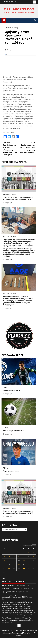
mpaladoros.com (19, 9)
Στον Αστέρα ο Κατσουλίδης (14, 431)
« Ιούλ (4, 579)
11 (9, 561)
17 (4, 565)
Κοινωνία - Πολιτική (11, 28)
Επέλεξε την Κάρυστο (11, 390)
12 (14, 561)
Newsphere (27, 633)
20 (19, 565)
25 (9, 569)
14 (24, 561)
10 (4, 561)
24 (4, 569)
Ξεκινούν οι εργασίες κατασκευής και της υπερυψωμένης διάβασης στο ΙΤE (18, 198)
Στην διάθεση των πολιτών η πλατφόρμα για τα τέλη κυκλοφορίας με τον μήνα (10, 149)
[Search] (35, 20)
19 (14, 565)
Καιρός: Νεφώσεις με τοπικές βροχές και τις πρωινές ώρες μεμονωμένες (27, 147)
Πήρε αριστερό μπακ (11, 471)
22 (29, 565)
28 (24, 569)
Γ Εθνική (5, 387)
